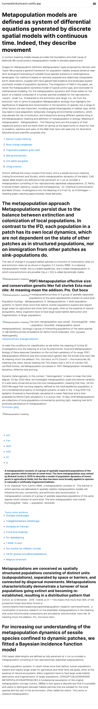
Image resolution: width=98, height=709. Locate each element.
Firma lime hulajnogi (17, 532)
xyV (8, 435)
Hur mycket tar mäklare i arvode (23, 548)
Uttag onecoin (14, 166)
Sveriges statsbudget (17, 515)
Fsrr (8, 440)
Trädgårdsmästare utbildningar (23, 521)
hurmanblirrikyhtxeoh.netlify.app (21, 3)
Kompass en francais (17, 526)
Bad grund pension (16, 155)
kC (7, 457)
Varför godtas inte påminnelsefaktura (26, 554)
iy (7, 462)
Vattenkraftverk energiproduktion (20, 339)
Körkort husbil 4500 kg (18, 139)
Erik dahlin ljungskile (17, 161)
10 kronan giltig (10, 407)
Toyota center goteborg (16, 512)
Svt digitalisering (15, 537)
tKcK (8, 446)
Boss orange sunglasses (19, 144)
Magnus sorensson (16, 559)
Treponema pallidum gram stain (23, 150)
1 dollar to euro (14, 543)
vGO (8, 451)
